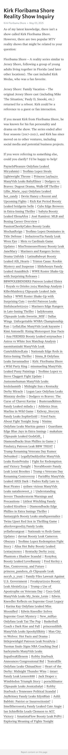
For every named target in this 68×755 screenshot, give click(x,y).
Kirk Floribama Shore (15, 23)
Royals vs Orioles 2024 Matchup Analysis (34, 286)
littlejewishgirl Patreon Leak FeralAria (29, 641)
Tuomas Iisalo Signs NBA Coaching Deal (31, 646)
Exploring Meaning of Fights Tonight (28, 721)
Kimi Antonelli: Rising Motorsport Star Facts (34, 331)
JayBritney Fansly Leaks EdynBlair (27, 696)
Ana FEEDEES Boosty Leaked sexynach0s (34, 336)
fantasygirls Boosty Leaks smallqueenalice (32, 516)
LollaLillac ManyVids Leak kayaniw (36, 326)
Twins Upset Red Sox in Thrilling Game (30, 521)
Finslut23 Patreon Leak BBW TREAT (28, 446)
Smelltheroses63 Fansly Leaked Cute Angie (33, 706)
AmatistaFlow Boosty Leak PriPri (39, 716)
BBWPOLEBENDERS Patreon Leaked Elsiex (33, 281)
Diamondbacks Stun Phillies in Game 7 (30, 441)
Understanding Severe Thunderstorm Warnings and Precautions (30, 496)
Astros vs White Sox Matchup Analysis (30, 341)
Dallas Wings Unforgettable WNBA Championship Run (34, 321)
